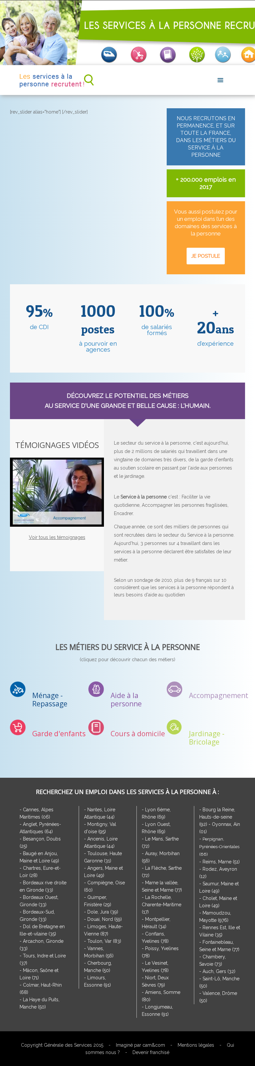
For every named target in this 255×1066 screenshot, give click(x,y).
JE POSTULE (205, 256)
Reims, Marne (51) (221, 861)
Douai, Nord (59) (104, 919)
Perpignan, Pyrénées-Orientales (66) (219, 847)
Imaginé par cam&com (140, 1045)
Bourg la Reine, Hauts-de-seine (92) (217, 817)
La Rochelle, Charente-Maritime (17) (161, 905)
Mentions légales (196, 1045)
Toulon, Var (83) (104, 941)
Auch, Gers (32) (219, 971)
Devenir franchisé (150, 1052)
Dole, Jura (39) (102, 912)
